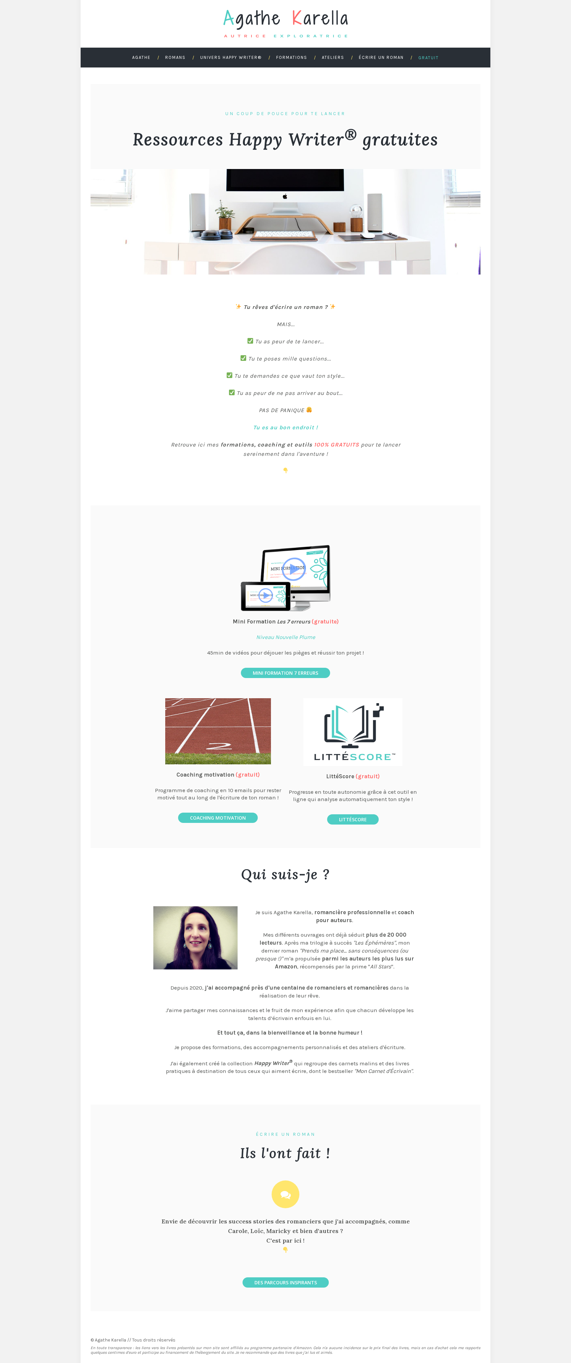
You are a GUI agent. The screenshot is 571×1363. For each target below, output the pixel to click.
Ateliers (333, 57)
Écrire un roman (381, 57)
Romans (175, 57)
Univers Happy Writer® (231, 57)
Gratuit (428, 57)
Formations (291, 57)
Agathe (141, 57)
